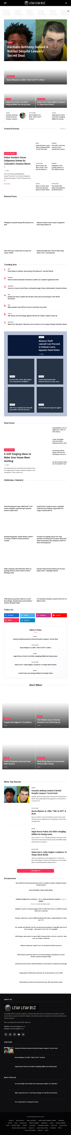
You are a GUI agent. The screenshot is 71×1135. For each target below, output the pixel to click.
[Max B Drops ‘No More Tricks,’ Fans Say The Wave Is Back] (43, 157)
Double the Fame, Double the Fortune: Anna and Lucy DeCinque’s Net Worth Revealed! (34, 298)
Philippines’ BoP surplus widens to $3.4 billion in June (58, 167)
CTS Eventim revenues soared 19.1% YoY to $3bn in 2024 (52, 600)
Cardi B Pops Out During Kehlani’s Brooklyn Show (35, 673)
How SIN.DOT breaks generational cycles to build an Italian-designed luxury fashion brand (41, 884)
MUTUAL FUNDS (16, 1125)
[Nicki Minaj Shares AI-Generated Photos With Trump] (52, 749)
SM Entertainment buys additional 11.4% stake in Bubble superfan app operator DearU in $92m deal (18, 508)
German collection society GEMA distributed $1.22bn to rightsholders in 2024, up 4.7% (41, 919)
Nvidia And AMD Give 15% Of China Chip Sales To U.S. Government (50, 252)
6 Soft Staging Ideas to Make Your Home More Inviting (17, 457)
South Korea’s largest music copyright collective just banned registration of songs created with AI (50, 508)
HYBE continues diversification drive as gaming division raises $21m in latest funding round (18, 571)
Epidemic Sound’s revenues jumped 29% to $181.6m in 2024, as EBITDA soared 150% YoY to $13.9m (41, 910)
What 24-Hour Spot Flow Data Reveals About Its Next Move (43, 188)
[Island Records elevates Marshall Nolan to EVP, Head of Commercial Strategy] (8, 966)
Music (37, 143)
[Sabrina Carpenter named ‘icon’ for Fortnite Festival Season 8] (8, 947)
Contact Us (31, 1128)
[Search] (66, 3)
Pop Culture (11, 76)
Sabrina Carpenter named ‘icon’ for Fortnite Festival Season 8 (41, 945)
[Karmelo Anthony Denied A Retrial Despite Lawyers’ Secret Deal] (35, 40)
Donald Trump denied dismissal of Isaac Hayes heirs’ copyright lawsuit (51, 570)
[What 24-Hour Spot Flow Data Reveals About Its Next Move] (43, 177)
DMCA (59, 1128)
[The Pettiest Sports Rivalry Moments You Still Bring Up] (52, 708)
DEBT (9, 269)
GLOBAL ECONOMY (61, 1123)
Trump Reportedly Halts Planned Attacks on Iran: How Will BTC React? (49, 381)
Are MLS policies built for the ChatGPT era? (59, 463)
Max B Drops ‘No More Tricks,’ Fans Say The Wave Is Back (42, 167)
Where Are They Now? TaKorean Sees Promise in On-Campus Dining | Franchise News (37, 324)
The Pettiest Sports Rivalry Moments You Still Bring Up (48, 721)
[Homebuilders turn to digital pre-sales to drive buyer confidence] (46, 431)
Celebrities (61, 1120)
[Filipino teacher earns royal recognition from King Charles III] (52, 210)
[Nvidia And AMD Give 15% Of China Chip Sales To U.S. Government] (52, 238)
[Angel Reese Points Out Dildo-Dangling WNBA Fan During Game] (19, 96)
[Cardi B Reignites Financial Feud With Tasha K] (19, 749)
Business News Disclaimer (19, 1128)
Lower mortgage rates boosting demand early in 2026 (59, 441)
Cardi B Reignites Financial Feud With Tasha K (17, 762)
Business (54, 143)
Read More (7, 184)
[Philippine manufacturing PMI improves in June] (19, 210)
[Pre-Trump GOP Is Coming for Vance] (8, 1104)
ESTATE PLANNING (34, 1123)
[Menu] (5, 3)
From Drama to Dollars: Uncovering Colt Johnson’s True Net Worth (30, 271)
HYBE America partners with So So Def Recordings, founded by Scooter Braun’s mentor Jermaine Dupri (18, 601)
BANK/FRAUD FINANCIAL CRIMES (47, 1120)
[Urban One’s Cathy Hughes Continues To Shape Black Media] (51, 96)
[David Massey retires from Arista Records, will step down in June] (8, 984)
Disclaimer (53, 1128)
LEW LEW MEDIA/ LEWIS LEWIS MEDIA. (41, 890)
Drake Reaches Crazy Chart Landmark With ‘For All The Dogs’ (43, 147)
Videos (47, 1130)
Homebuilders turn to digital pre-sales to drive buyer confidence (59, 430)
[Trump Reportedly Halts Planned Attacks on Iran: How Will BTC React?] (50, 367)
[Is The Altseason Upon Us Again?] (50, 396)
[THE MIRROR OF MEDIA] (35, 3)
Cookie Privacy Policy (42, 1128)
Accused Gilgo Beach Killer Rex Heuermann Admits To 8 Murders (36, 1083)
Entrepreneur (23, 1123)
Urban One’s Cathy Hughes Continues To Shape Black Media (51, 103)
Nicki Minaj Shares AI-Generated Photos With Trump (50, 762)
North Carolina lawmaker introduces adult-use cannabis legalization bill (33, 280)
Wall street (54, 1125)
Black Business (10, 153)
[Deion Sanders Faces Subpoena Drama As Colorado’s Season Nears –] (18, 143)
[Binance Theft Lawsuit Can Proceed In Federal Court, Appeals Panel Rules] (22, 345)
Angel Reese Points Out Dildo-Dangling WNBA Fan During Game (18, 103)
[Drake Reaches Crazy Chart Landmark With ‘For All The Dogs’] (43, 137)
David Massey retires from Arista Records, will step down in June (41, 982)
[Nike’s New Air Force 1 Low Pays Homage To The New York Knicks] (8, 1095)
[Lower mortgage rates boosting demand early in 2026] (46, 442)
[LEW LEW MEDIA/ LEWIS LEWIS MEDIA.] (8, 892)
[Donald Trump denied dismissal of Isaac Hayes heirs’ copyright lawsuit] (52, 556)
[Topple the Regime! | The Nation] (19, 708)
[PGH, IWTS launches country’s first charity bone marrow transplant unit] (59, 137)
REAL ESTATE (9, 450)
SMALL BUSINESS (31, 1120)
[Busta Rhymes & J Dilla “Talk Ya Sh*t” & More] (35, 72)
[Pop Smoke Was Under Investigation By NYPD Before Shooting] (59, 177)
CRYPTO (38, 183)
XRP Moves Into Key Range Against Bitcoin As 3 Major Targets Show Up (32, 316)
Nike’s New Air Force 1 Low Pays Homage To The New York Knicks (36, 1093)
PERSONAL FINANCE (43, 1125)
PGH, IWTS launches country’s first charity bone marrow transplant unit (59, 147)
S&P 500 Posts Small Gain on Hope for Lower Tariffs (17, 252)
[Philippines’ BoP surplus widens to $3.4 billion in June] (59, 157)
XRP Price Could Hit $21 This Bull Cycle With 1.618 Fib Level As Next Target (21, 409)
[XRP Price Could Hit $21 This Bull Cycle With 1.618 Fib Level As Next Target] (21, 396)
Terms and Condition (30, 1130)
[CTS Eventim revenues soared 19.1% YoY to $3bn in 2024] (52, 586)
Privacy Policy (63, 1125)
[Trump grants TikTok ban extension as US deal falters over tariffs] (8, 975)
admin (7, 170)
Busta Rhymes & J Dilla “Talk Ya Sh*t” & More (25, 80)
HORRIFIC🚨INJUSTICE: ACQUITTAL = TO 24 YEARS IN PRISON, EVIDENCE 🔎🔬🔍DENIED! (41, 900)
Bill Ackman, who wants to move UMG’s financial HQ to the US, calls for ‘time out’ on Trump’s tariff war (41, 937)
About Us (40, 1130)
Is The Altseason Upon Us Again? (50, 408)
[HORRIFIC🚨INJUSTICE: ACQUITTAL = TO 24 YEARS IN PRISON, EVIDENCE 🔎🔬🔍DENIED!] (8, 901)
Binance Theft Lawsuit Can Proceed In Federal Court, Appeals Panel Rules (49, 345)
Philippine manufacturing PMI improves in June (18, 224)
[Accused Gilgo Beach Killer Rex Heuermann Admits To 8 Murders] (8, 1086)
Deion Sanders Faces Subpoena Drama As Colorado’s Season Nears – (17, 162)
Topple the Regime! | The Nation (18, 722)
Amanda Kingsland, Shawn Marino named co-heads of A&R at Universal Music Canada (18, 539)
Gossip (10, 42)
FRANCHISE (10, 286)
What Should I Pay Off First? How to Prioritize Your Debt (27, 307)
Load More (35, 870)
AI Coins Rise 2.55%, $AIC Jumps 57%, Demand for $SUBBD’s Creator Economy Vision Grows (21, 381)
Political (7, 719)
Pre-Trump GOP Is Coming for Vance (26, 1102)
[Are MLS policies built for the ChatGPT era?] (46, 465)
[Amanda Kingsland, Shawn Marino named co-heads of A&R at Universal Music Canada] (19, 524)
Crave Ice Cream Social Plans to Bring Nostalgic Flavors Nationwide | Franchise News (37, 288)
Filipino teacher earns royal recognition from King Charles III (51, 224)
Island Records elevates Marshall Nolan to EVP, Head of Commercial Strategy (41, 964)
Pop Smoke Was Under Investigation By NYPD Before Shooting (58, 188)
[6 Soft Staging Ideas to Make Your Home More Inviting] (21, 438)
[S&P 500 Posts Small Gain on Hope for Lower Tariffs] (19, 238)
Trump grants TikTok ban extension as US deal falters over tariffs (41, 973)
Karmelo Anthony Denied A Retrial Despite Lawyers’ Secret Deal (27, 51)
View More (63, 128)
